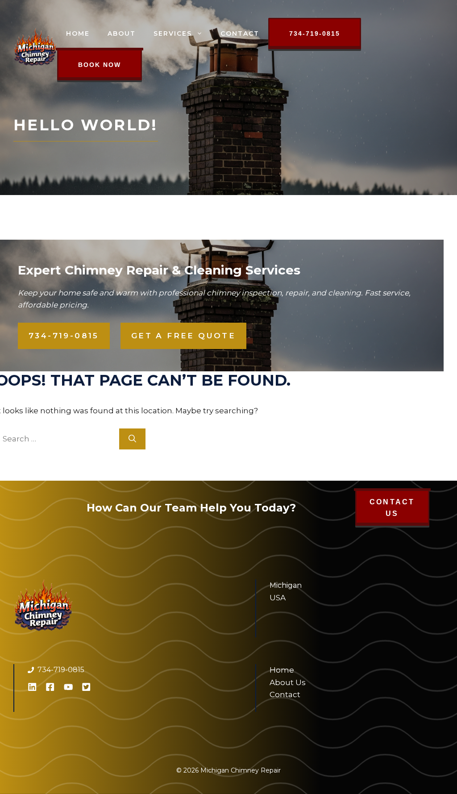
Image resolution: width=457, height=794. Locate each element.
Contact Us (392, 507)
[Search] (132, 439)
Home (78, 33)
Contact (239, 33)
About (122, 33)
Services (173, 33)
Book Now (99, 64)
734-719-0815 (314, 33)
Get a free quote (183, 335)
